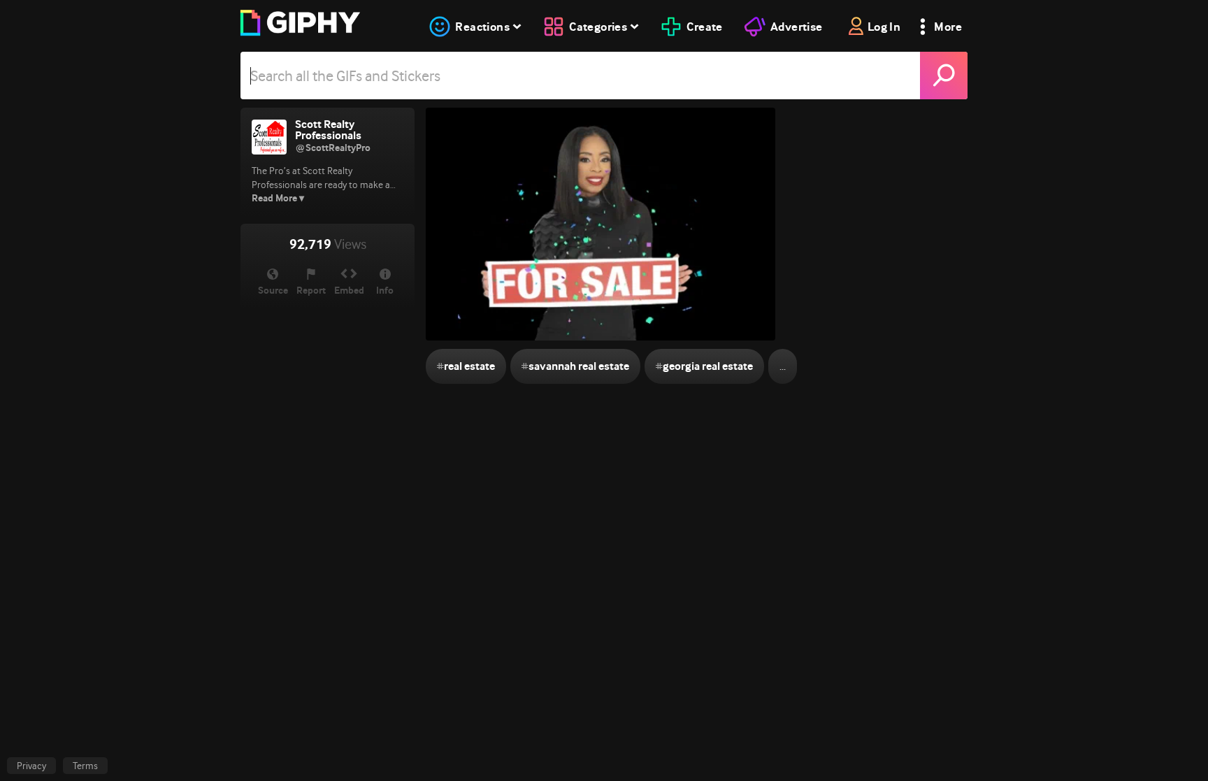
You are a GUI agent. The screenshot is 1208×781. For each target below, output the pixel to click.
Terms (85, 765)
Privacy (31, 765)
